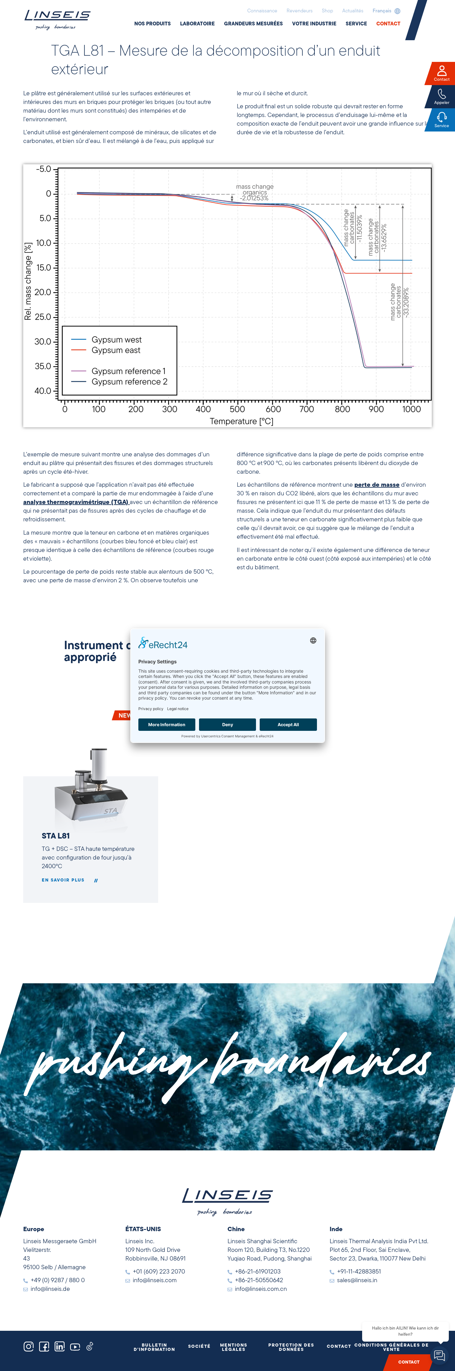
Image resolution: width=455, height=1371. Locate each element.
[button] (385, 11)
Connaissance (262, 11)
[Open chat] (439, 1355)
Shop (327, 11)
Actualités (352, 11)
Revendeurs (300, 11)
